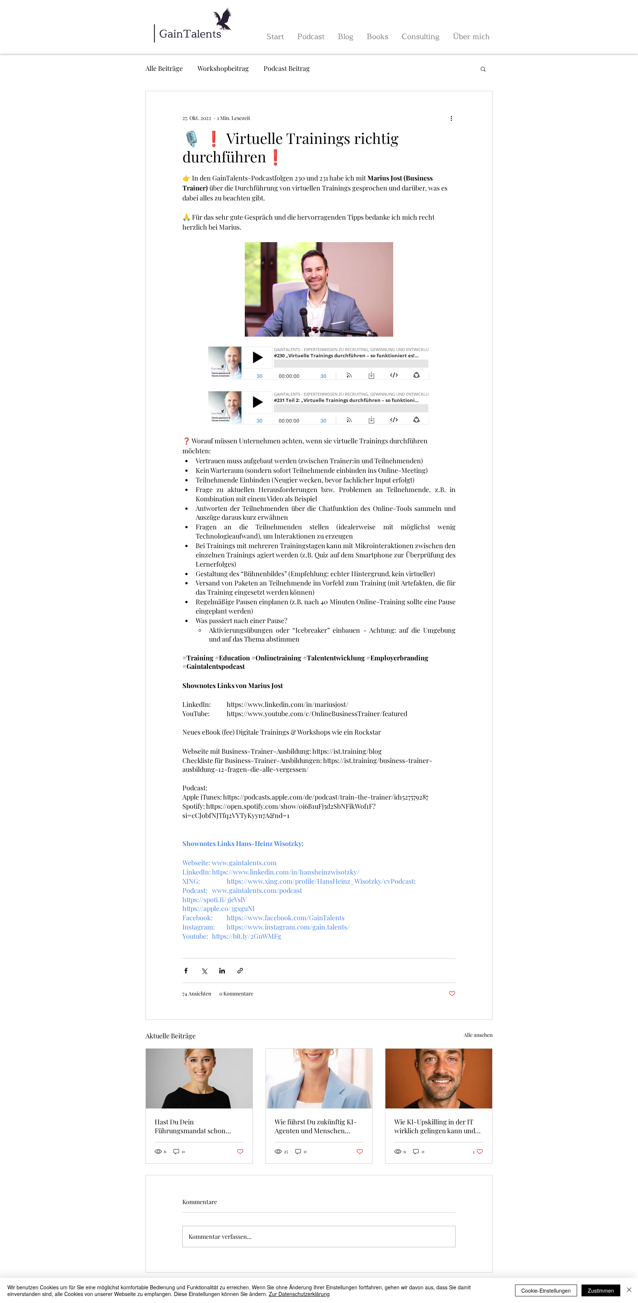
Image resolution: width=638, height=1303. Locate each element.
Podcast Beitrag (287, 68)
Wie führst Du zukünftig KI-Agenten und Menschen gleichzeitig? (316, 1126)
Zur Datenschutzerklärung (299, 1293)
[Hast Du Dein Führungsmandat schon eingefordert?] (199, 1078)
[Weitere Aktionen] (451, 117)
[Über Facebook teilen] (185, 970)
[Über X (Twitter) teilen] (203, 970)
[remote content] (319, 364)
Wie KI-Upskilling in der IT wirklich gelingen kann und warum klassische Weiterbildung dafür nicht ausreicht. (434, 1126)
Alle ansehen (478, 1034)
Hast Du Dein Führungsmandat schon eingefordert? (190, 1126)
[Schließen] (629, 1290)
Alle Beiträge (164, 68)
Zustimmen (601, 1290)
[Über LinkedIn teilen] (222, 970)
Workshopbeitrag (223, 68)
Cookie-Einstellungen (546, 1290)
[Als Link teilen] (240, 970)
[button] (483, 69)
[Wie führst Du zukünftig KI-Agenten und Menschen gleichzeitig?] (319, 1078)
